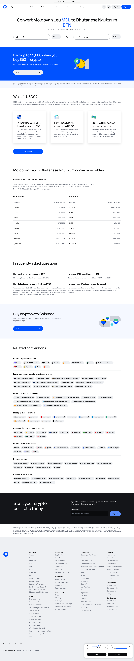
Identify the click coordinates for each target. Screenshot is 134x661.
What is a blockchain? (37, 628)
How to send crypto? (36, 634)
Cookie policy (34, 581)
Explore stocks (34, 602)
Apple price (111, 604)
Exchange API (86, 601)
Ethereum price (112, 588)
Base (83, 558)
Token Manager (60, 588)
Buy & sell (59, 555)
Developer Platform (88, 555)
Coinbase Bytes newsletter (39, 608)
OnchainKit (85, 581)
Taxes (31, 637)
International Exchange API (91, 604)
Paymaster (85, 578)
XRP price (110, 594)
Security (32, 569)
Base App (58, 558)
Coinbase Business (62, 582)
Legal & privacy (34, 578)
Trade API (84, 575)
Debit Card (59, 569)
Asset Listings (60, 579)
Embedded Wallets (88, 564)
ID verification (112, 564)
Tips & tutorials (34, 613)
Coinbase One (60, 561)
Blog (31, 564)
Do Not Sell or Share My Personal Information (38, 588)
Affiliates (32, 561)
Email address (75, 509)
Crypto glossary (35, 616)
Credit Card (59, 566)
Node (83, 590)
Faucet (83, 599)
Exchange (58, 601)
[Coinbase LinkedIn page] (9, 643)
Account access (112, 572)
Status (109, 578)
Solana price (111, 591)
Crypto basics (34, 611)
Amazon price (112, 609)
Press (31, 566)
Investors (32, 572)
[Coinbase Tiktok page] (21, 643)
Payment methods (113, 569)
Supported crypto (113, 575)
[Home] (5, 7)
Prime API (84, 607)
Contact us (111, 558)
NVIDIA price (111, 601)
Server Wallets (86, 561)
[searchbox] (56, 37)
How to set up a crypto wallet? (40, 631)
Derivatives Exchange (63, 607)
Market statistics (35, 605)
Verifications (86, 587)
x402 (83, 572)
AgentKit (84, 593)
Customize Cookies (121, 648)
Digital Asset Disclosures (38, 592)
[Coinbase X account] (3, 643)
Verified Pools (60, 609)
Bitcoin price (111, 585)
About (31, 555)
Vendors (32, 575)
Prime (57, 595)
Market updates (35, 619)
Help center (111, 555)
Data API (84, 584)
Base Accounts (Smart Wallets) (92, 566)
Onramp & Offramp (88, 569)
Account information (114, 566)
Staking (58, 598)
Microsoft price (112, 607)
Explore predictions (62, 572)
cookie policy (96, 646)
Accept (117, 654)
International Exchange (63, 604)
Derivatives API (86, 610)
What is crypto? (34, 625)
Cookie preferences (36, 584)
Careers (32, 558)
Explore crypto (34, 599)
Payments (58, 585)
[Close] (129, 646)
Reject (97, 654)
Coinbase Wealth (61, 564)
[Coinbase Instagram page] (15, 643)
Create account (112, 561)
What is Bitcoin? (35, 622)
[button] (32, 7)
